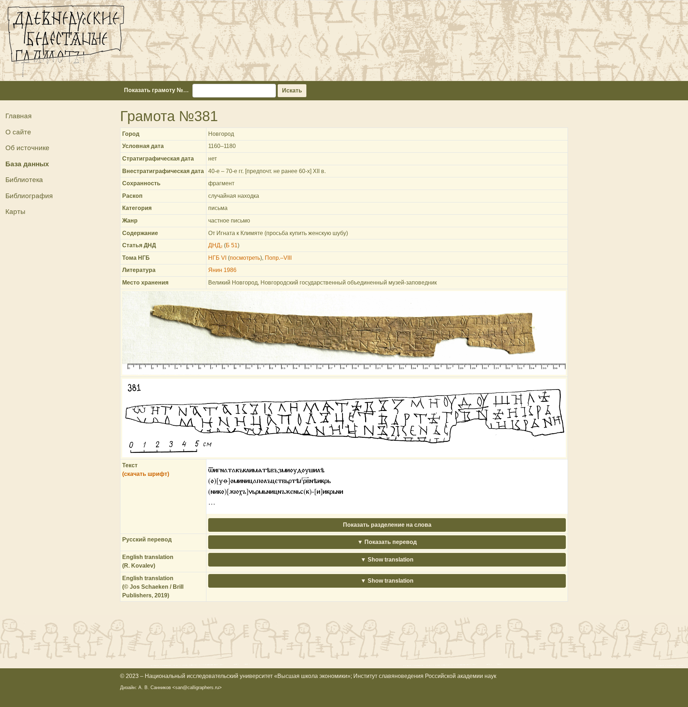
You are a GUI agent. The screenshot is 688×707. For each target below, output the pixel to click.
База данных (27, 164)
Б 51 (232, 245)
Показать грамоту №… (156, 90)
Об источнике (27, 148)
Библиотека (24, 179)
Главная (18, 116)
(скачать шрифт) (145, 474)
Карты (15, 211)
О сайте (18, 132)
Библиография (29, 196)
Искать (292, 90)
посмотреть (245, 258)
